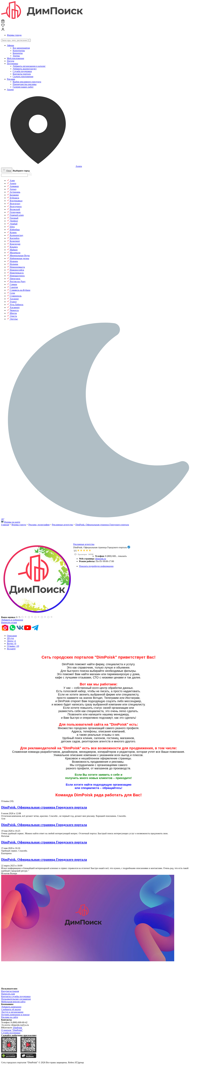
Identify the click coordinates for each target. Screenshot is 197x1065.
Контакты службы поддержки (16, 996)
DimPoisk (17, 1027)
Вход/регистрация (10, 991)
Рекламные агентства (83, 544)
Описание (12, 635)
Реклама (11, 79)
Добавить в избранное (12, 620)
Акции (10, 89)
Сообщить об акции (11, 1009)
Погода (10, 61)
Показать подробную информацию (96, 566)
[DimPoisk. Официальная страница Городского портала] (37, 614)
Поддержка (12, 63)
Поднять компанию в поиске (15, 1014)
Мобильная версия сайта (13, 1001)
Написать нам (8, 994)
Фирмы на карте (12, 522)
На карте (11, 648)
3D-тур (10, 638)
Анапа (79, 166)
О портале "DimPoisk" (12, 1030)
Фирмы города (14, 35)
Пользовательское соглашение (16, 999)
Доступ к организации (12, 1012)
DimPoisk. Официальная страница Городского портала (44, 807)
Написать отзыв (9, 622)
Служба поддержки (10, 1033)
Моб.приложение (15, 58)
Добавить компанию (11, 1007)
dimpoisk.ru (100, 558)
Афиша (10, 45)
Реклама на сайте (9, 1017)
